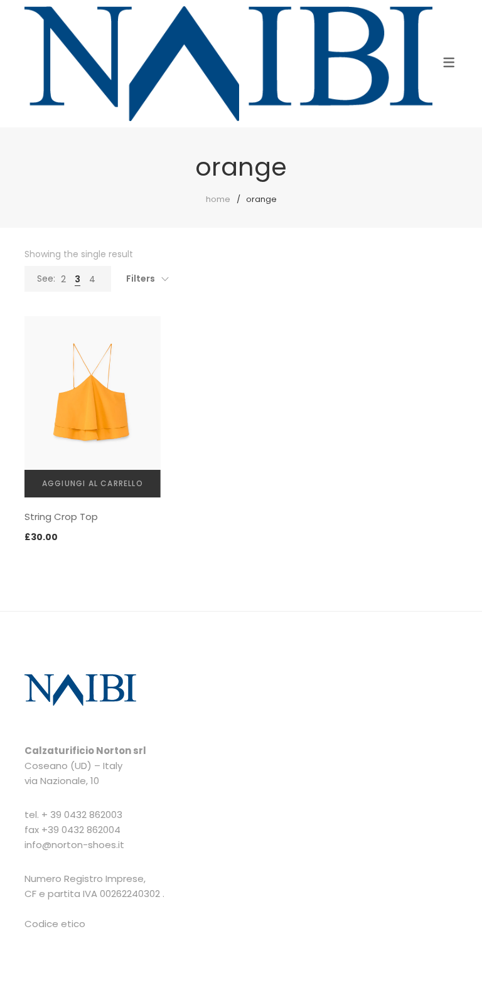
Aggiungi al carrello (92, 483)
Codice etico (54, 923)
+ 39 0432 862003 (81, 814)
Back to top (458, 959)
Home (218, 199)
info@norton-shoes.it (74, 844)
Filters (140, 278)
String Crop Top (61, 516)
